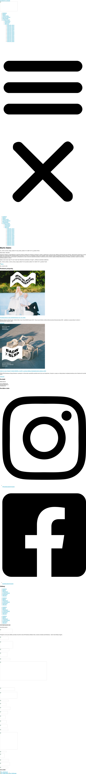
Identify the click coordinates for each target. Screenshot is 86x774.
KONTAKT (7, 22)
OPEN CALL (5, 15)
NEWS (4, 14)
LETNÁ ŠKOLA (6, 17)
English (7, 773)
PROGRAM (5, 18)
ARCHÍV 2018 (10, 32)
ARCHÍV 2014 (10, 26)
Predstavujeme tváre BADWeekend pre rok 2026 (13, 317)
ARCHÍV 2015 (10, 28)
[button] (43, 129)
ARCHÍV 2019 (10, 33)
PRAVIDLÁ (7, 21)
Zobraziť (2, 323)
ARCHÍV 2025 (10, 41)
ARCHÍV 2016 (10, 29)
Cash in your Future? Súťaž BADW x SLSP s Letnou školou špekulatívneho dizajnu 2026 (23, 371)
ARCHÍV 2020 (10, 34)
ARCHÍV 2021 (10, 36)
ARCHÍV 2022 (10, 37)
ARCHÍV (7, 24)
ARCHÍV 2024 (10, 40)
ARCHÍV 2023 (10, 38)
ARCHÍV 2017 (10, 30)
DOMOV (4, 13)
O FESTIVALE (6, 19)
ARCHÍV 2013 (10, 25)
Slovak (6, 772)
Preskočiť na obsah (5, 0)
